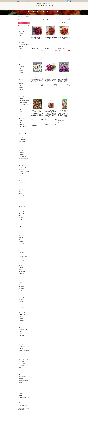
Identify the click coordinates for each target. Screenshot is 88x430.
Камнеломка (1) (21, 197)
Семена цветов (23, 16)
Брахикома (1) (21, 83)
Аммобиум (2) (21, 50)
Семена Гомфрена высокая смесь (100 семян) (37, 111)
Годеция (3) (21, 130)
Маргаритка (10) (22, 273)
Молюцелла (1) (21, 288)
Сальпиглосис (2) (22, 346)
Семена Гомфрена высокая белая (37, 74)
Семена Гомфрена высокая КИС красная (51, 38)
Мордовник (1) (21, 292)
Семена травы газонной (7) (23, 410)
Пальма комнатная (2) (23, 310)
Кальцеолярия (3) (22, 195)
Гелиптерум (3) (21, 116)
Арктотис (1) (21, 62)
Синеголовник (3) (22, 354)
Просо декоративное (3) (23, 339)
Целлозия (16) (21, 386)
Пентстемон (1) (21, 318)
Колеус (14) (21, 219)
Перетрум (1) (21, 320)
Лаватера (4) (21, 243)
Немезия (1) (21, 299)
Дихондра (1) (21, 148)
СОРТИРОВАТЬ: (33, 22)
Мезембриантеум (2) (22, 277)
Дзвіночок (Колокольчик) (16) (24, 145)
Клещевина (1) (21, 211)
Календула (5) (21, 193)
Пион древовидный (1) (23, 329)
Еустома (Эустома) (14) (23, 165)
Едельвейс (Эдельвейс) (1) (23, 158)
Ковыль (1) (21, 217)
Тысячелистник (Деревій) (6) (24, 143)
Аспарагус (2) (21, 66)
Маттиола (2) (21, 275)
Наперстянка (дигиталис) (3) (24, 293)
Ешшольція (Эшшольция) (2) (24, 171)
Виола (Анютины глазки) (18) (24, 100)
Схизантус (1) (21, 367)
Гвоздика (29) (21, 111)
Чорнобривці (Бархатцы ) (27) (24, 397)
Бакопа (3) (21, 74)
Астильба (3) (21, 68)
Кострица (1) (21, 228)
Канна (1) (20, 199)
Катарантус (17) (22, 204)
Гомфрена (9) (21, 131)
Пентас (20, 316)
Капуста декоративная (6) (23, 200)
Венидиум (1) (21, 91)
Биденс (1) (21, 81)
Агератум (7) (21, 35)
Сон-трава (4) (21, 357)
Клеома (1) (21, 209)
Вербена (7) (21, 94)
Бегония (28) (21, 79)
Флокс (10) (21, 384)
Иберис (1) (21, 185)
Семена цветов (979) (22, 29)
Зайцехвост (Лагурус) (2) (23, 177)
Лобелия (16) (21, 260)
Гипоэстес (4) (21, 122)
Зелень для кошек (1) (22, 178)
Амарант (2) (21, 46)
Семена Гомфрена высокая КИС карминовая (37, 38)
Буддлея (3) (21, 89)
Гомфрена (27, 16)
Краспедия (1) (21, 233)
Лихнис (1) (21, 254)
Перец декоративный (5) (23, 322)
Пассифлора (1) (22, 312)
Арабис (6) (21, 59)
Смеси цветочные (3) (22, 363)
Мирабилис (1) (21, 284)
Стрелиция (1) (21, 361)
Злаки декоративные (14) (23, 180)
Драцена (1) (21, 154)
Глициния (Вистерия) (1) (23, 126)
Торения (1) (21, 370)
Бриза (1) (20, 85)
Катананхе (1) (21, 202)
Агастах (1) (21, 33)
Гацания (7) (21, 109)
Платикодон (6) (21, 331)
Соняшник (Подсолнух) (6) (23, 359)
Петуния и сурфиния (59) (23, 327)
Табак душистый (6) (22, 376)
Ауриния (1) (21, 70)
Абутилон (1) (21, 31)
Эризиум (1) (21, 163)
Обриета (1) (21, 307)
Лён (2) (20, 265)
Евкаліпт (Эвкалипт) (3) (23, 156)
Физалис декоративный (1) (23, 380)
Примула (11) (21, 337)
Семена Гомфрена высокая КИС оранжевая (64, 38)
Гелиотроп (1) (21, 114)
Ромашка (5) (21, 340)
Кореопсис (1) (21, 221)
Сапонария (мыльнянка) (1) (24, 350)
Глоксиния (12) (21, 128)
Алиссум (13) (21, 42)
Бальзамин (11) (21, 76)
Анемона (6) (21, 53)
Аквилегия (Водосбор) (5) (23, 40)
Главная (19, 16)
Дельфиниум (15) (22, 141)
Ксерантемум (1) (22, 237)
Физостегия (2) (21, 382)
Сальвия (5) (21, 344)
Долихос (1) (21, 150)
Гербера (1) (21, 120)
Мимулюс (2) (21, 280)
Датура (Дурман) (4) (22, 139)
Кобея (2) (20, 215)
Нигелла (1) (21, 303)
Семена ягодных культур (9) (24, 408)
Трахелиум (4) (21, 372)
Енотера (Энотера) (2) (23, 161)
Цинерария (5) (21, 391)
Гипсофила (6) (21, 124)
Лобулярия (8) (21, 261)
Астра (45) (21, 37)
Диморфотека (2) (22, 146)
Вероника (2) (21, 96)
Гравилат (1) (21, 135)
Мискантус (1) (21, 286)
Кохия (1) (20, 231)
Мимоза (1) (21, 278)
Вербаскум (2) (21, 92)
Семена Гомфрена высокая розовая (64, 74)
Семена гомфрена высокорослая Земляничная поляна (50, 111)
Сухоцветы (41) (21, 365)
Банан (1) (20, 77)
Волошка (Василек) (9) (23, 102)
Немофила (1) (21, 301)
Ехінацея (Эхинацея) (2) (23, 167)
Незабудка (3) (21, 297)
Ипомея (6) (21, 187)
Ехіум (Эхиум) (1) (22, 169)
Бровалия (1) (21, 87)
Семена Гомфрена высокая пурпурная (51, 74)
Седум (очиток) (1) (22, 352)
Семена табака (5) (22, 409)
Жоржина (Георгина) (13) (23, 175)
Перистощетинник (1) (22, 324)
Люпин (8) (21, 267)
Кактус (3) (21, 191)
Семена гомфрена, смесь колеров (64, 111)
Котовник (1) (21, 230)
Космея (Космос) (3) (22, 223)
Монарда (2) (21, 290)
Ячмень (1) (21, 401)
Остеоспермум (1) (22, 308)
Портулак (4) (21, 333)
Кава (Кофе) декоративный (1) (24, 189)
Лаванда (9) (21, 241)
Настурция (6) (21, 295)
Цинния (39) (21, 393)
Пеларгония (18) (22, 314)
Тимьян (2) (21, 369)
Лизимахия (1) (21, 250)
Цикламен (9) (21, 389)
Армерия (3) (21, 64)
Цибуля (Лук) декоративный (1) (24, 387)
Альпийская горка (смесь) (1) (24, 44)
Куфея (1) (21, 239)
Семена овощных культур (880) (24, 25)
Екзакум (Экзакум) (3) (22, 160)
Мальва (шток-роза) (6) (23, 271)
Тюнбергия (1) (21, 374)
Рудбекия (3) (21, 342)
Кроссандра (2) (21, 235)
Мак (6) (20, 269)
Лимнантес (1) (21, 252)
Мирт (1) (20, 282)
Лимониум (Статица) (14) (23, 256)
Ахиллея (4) (21, 72)
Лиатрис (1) (21, 248)
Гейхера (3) (21, 113)
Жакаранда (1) (21, 173)
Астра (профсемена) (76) (23, 38)
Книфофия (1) (21, 213)
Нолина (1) (21, 305)
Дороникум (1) (21, 152)
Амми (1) (20, 48)
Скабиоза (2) (21, 355)
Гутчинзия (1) (21, 137)
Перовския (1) (21, 325)
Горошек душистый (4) (23, 133)
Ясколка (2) (21, 399)
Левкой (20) (21, 246)
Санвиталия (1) (21, 348)
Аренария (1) (21, 60)
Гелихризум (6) (21, 118)
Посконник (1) (21, 335)
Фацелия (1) (21, 378)
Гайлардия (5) (21, 107)
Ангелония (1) (21, 52)
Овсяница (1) (21, 98)
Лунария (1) (21, 263)
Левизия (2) (21, 245)
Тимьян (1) (21, 395)
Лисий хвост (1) (21, 258)
